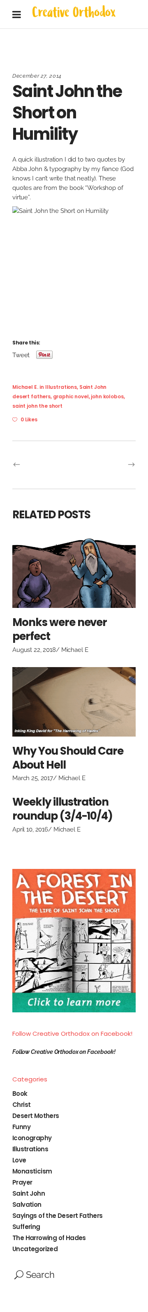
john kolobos (107, 396)
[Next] (105, 465)
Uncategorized (35, 1249)
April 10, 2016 (30, 829)
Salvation (27, 1204)
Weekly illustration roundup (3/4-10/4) (62, 809)
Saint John (93, 386)
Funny (21, 1127)
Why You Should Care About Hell (67, 758)
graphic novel (71, 396)
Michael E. (25, 386)
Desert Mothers (35, 1115)
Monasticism (32, 1171)
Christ (21, 1104)
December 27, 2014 (37, 76)
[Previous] (43, 465)
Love (19, 1160)
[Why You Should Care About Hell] (74, 702)
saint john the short (37, 405)
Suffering (26, 1226)
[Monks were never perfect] (74, 573)
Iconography (31, 1138)
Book (20, 1093)
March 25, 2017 (32, 778)
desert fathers (31, 396)
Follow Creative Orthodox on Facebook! (72, 1033)
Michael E (74, 650)
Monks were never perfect (59, 629)
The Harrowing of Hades (49, 1237)
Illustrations (61, 386)
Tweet (21, 354)
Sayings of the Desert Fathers (57, 1215)
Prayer (22, 1182)
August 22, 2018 (34, 650)
